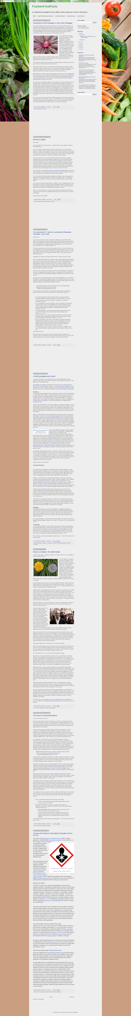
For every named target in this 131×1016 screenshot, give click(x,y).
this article (69, 518)
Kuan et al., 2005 (62, 473)
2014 (80, 47)
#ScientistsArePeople (46, 825)
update (53, 201)
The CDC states (53, 442)
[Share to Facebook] (57, 107)
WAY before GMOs (66, 667)
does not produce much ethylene (56, 503)
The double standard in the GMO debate (87, 85)
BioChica (43, 201)
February (82, 34)
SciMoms (60, 162)
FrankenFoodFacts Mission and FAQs (45, 16)
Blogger (76, 1012)
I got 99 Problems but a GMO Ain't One (86, 70)
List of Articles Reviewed (60, 16)
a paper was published (42, 489)
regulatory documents (40, 509)
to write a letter (69, 241)
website (40, 700)
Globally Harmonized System (58, 868)
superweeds (46, 707)
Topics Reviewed (80, 16)
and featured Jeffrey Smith (58, 766)
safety (45, 108)
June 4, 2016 (54, 754)
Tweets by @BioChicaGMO (83, 27)
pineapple (64, 542)
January (82, 39)
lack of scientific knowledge (59, 768)
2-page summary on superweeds (63, 699)
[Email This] (53, 107)
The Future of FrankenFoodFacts (45, 715)
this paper (66, 469)
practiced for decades (45, 480)
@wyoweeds (49, 700)
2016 (80, 43)
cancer (38, 991)
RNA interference (56, 417)
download (35, 159)
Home (34, 16)
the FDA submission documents (67, 389)
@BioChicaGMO (39, 751)
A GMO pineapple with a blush (44, 376)
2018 (80, 33)
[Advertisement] (53, 124)
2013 (80, 49)
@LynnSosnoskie (58, 700)
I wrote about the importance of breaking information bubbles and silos (56, 170)
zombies (53, 707)
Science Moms (48, 201)
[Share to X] (56, 107)
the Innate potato (68, 28)
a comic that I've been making (55, 173)
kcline (68, 1012)
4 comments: (48, 106)
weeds (50, 707)
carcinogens (49, 542)
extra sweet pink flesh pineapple (62, 386)
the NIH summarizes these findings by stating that (44, 446)
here (63, 179)
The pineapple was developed (39, 384)
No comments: (49, 199)
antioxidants (39, 108)
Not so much (49, 79)
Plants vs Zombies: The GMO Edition (46, 552)
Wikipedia (72, 873)
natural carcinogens (58, 542)
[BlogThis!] (54, 107)
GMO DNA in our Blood (83, 63)
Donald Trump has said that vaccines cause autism (54, 769)
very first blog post (44, 167)
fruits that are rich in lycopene (40, 400)
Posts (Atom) (41, 999)
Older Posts (71, 997)
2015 (80, 45)
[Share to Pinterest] (59, 107)
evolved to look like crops (50, 670)
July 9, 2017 (53, 288)
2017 (80, 42)
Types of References (71, 16)
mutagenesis (41, 707)
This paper (52, 480)
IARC (52, 991)
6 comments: (48, 344)
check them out (41, 556)
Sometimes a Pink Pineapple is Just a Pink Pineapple (52, 23)
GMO (42, 108)
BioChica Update (39, 139)
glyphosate (47, 991)
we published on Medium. (50, 273)
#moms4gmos (39, 201)
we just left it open (66, 252)
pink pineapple (39, 31)
